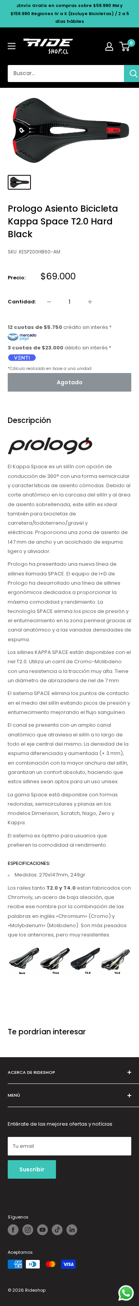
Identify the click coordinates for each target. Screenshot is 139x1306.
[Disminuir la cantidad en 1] (49, 302)
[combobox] (66, 73)
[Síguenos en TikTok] (57, 1229)
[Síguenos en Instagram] (27, 1229)
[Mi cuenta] (109, 46)
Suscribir (31, 1169)
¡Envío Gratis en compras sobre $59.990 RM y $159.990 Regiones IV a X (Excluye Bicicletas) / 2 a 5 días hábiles (69, 13)
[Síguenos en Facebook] (13, 1229)
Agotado (70, 382)
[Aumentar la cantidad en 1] (90, 302)
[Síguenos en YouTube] (42, 1229)
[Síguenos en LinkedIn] (71, 1229)
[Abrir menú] (11, 46)
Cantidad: (22, 301)
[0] (125, 46)
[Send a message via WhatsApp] (126, 1293)
